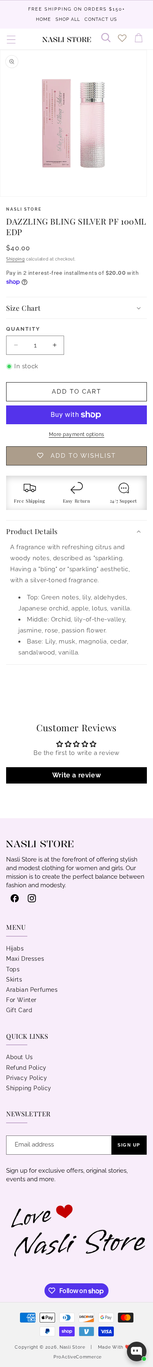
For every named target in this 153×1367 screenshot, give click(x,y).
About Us (19, 1057)
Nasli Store (73, 1347)
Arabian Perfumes (32, 989)
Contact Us (100, 19)
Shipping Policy (28, 1088)
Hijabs (15, 948)
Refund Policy (26, 1067)
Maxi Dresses (25, 958)
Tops (13, 969)
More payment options (76, 434)
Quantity (23, 329)
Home (43, 19)
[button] (11, 39)
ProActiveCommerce (77, 1357)
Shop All (67, 19)
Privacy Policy (26, 1078)
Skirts (14, 979)
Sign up (129, 1144)
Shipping (15, 259)
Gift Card (19, 1010)
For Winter (21, 1000)
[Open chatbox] (136, 1351)
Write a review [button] (76, 775)
